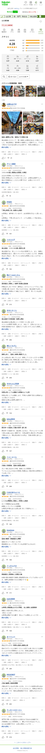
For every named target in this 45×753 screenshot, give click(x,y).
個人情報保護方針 (26, 748)
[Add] (40, 21)
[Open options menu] (42, 104)
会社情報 (16, 748)
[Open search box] (4, 76)
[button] (7, 91)
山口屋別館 (5, 21)
